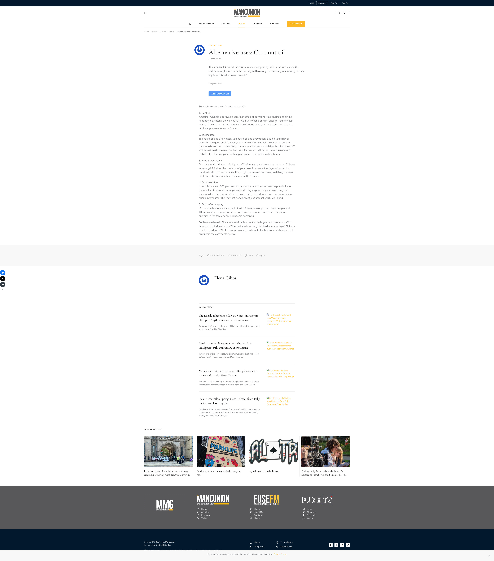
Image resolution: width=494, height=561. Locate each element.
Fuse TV (345, 3)
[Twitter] (2, 278)
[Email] (2, 284)
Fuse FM (334, 3)
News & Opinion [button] (206, 23)
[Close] (489, 555)
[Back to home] (247, 13)
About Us (274, 23)
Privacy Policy (280, 554)
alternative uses (217, 255)
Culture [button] (241, 23)
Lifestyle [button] (226, 23)
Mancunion (322, 3)
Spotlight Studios (163, 545)
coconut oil (236, 255)
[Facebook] (2, 272)
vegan (262, 255)
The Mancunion (168, 542)
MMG (312, 3)
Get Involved (296, 23)
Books (220, 83)
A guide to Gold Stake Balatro (264, 471)
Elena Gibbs (217, 59)
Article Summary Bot (220, 94)
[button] (145, 13)
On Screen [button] (257, 23)
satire (250, 255)
